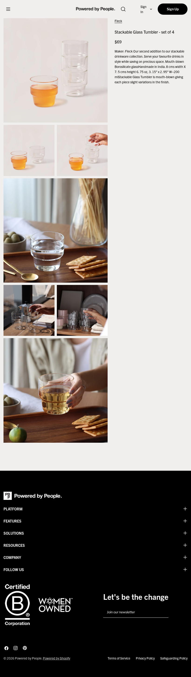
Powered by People (28, 658)
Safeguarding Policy (174, 658)
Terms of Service (119, 658)
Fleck (118, 21)
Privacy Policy (145, 658)
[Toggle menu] (8, 9)
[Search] (123, 9)
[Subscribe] (163, 612)
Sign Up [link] (173, 9)
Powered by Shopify (56, 658)
